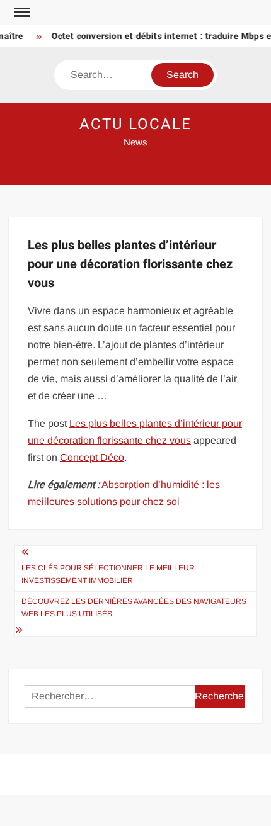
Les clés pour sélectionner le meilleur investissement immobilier (108, 574)
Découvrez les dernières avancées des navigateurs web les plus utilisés (133, 607)
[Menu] (20, 12)
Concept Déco (92, 457)
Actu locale (135, 124)
